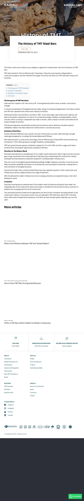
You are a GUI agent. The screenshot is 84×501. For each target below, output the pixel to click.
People (32, 358)
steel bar (24, 49)
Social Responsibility (36, 368)
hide (15, 85)
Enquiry (32, 395)
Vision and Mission (35, 361)
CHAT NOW (77, 496)
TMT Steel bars (8, 386)
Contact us (33, 392)
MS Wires (7, 389)
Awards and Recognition (11, 368)
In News (32, 364)
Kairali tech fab (8, 392)
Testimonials (8, 371)
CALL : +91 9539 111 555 (13, 2)
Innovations (7, 358)
